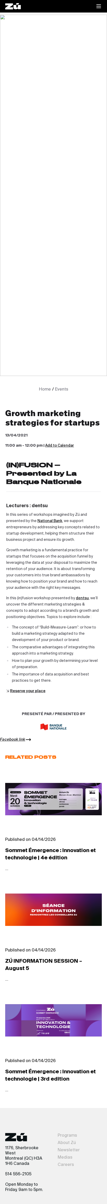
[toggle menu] (99, 6)
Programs (67, 1136)
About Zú (67, 1143)
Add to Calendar (59, 445)
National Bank (49, 521)
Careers (66, 1165)
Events (61, 389)
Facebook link (12, 739)
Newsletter (69, 1150)
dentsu (82, 598)
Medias (65, 1157)
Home (45, 389)
